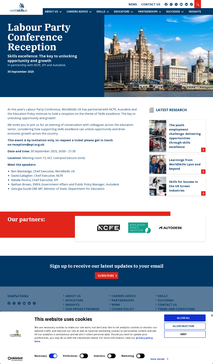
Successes (173, 11)
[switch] (84, 356)
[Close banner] (212, 315)
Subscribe (106, 276)
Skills (101, 11)
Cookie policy (123, 309)
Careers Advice (77, 11)
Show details (157, 358)
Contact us (150, 4)
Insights (195, 11)
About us (51, 11)
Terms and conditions (176, 309)
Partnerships (148, 11)
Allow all (183, 318)
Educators (121, 11)
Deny (183, 334)
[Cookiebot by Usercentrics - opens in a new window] (15, 359)
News (133, 4)
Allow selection (183, 326)
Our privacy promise (82, 309)
